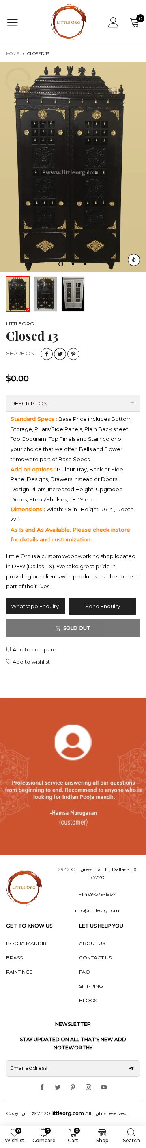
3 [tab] (85, 264)
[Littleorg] (69, 22)
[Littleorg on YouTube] (104, 1088)
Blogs (88, 1000)
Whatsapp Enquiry (35, 606)
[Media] (134, 260)
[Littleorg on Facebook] (42, 1088)
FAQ (84, 972)
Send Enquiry (102, 606)
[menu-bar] (17, 22)
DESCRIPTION (29, 403)
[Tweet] (60, 354)
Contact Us (95, 957)
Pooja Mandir (26, 943)
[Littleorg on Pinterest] (73, 1088)
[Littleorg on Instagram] (88, 1088)
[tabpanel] (73, 167)
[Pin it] (73, 354)
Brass (14, 957)
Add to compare (33, 649)
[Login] (113, 22)
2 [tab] (73, 264)
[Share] (47, 354)
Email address (28, 1067)
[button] (131, 1068)
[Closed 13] (73, 167)
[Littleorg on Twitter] (57, 1088)
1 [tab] (61, 264)
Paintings (19, 972)
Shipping (91, 986)
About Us (92, 943)
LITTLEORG (20, 324)
